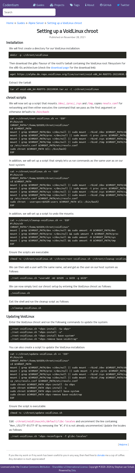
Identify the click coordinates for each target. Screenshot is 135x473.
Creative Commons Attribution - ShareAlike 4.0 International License (54, 467)
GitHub (106, 5)
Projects (59, 5)
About (90, 5)
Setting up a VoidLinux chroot (64, 23)
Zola (73, 470)
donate (101, 455)
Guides (40, 5)
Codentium (11, 5)
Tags (76, 5)
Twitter (124, 5)
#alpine (123, 444)
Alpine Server (36, 23)
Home (10, 23)
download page (60, 67)
